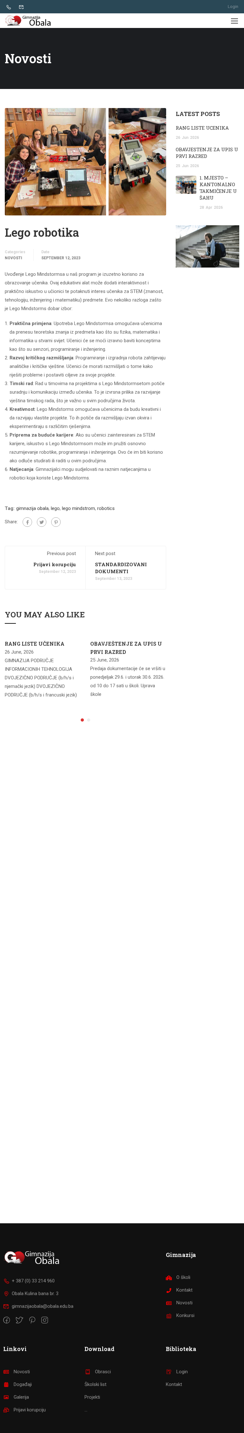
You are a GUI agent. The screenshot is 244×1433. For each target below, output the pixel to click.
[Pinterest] (56, 522)
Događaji (23, 1384)
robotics (106, 508)
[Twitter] (41, 522)
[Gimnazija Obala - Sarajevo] (29, 20)
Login (233, 6)
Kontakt (184, 1290)
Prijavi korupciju (54, 564)
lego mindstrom (78, 508)
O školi (183, 1277)
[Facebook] (27, 522)
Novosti (13, 258)
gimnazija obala (32, 508)
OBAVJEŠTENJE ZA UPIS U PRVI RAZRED (207, 152)
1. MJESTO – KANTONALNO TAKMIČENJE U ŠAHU (218, 187)
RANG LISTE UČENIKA (34, 643)
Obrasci (103, 1372)
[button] (82, 720)
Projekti (92, 1397)
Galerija (21, 1397)
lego (55, 508)
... (86, 1410)
